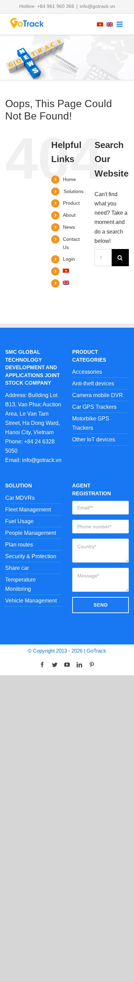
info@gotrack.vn (97, 6)
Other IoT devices (93, 439)
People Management (30, 533)
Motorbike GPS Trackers (90, 423)
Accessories (87, 372)
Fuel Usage (19, 521)
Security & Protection (30, 556)
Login (69, 259)
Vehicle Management (31, 600)
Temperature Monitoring (20, 584)
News (69, 227)
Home (69, 179)
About (69, 215)
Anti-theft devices (93, 383)
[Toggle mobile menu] (120, 24)
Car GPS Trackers (94, 407)
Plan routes (19, 545)
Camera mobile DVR (97, 395)
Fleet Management (28, 509)
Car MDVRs (20, 498)
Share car (17, 568)
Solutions (73, 191)
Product (71, 203)
